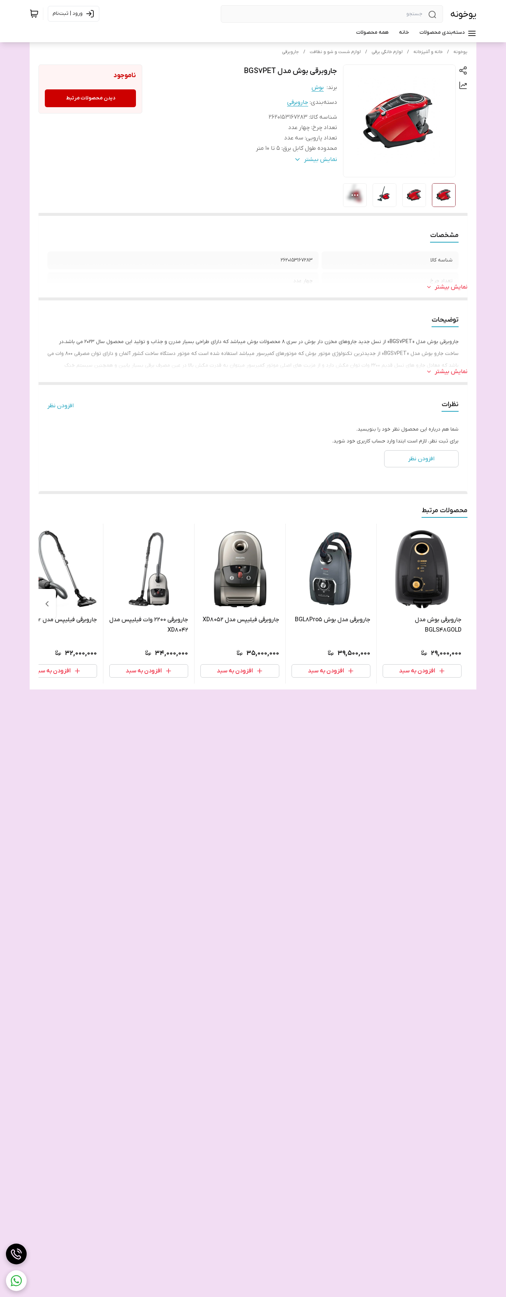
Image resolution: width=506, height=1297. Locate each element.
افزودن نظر (60, 405)
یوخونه (463, 14)
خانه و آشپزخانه (428, 52)
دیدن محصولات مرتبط (90, 98)
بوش (318, 87)
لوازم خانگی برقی (387, 52)
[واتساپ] (16, 1280)
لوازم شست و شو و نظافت (335, 52)
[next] (47, 604)
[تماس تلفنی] (16, 1254)
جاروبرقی (290, 52)
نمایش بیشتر (451, 287)
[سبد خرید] (34, 13)
